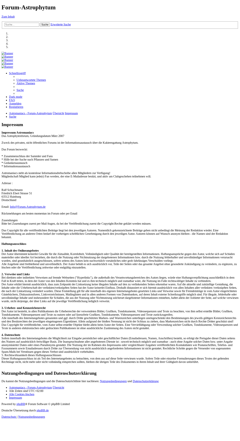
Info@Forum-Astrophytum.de (28, 206)
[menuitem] (31, 79)
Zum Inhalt (8, 16)
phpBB (20, 404)
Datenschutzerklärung (146, 381)
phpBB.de (43, 410)
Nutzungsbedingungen (113, 381)
